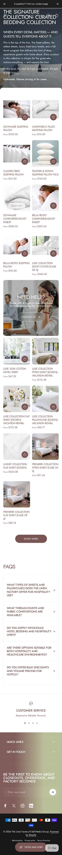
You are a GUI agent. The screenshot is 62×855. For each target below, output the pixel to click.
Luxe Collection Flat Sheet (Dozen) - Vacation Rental (16, 419)
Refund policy (17, 840)
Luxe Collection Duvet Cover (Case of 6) (44, 266)
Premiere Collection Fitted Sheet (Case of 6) (45, 467)
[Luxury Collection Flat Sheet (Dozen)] (16, 446)
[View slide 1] (25, 723)
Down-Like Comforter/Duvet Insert (14, 218)
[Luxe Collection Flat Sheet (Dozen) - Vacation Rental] (16, 399)
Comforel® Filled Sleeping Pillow (43, 128)
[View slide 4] (37, 723)
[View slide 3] (33, 723)
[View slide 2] (29, 723)
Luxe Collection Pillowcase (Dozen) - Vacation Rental (45, 419)
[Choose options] (24, 117)
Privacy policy (30, 840)
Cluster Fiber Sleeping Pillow (13, 172)
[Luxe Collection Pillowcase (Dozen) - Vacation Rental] (45, 399)
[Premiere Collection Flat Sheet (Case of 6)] (16, 494)
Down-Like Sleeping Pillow (15, 128)
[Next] (57, 4)
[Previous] (4, 4)
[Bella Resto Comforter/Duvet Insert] (45, 198)
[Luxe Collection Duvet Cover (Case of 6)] (45, 245)
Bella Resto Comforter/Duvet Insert (43, 218)
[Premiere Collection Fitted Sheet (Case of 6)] (45, 446)
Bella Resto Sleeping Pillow (16, 264)
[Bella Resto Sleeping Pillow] (16, 245)
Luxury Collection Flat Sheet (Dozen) (15, 466)
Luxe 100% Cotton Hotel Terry (14, 370)
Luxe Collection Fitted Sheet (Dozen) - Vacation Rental (45, 372)
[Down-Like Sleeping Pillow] (16, 109)
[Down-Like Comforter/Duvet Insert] (16, 198)
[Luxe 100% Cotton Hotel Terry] (16, 351)
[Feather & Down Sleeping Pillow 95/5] (45, 153)
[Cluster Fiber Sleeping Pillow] (16, 153)
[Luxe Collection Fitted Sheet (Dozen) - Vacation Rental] (45, 351)
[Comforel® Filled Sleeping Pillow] (45, 109)
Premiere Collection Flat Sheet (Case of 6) (16, 515)
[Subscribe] (52, 792)
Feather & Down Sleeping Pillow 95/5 (45, 172)
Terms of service (43, 840)
